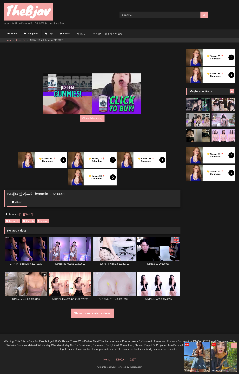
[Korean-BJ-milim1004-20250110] (223, 104)
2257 (133, 359)
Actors (66, 33)
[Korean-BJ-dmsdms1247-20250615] (223, 120)
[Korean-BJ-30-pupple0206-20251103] (223, 135)
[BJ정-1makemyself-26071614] (198, 104)
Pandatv (30, 221)
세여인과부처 (25, 214)
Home (14, 33)
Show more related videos (92, 313)
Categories (32, 33)
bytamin (44, 221)
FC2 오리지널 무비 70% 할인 (107, 33)
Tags (50, 33)
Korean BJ (20, 40)
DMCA (120, 359)
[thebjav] (28, 12)
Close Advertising (92, 118)
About (18, 202)
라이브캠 (81, 33)
